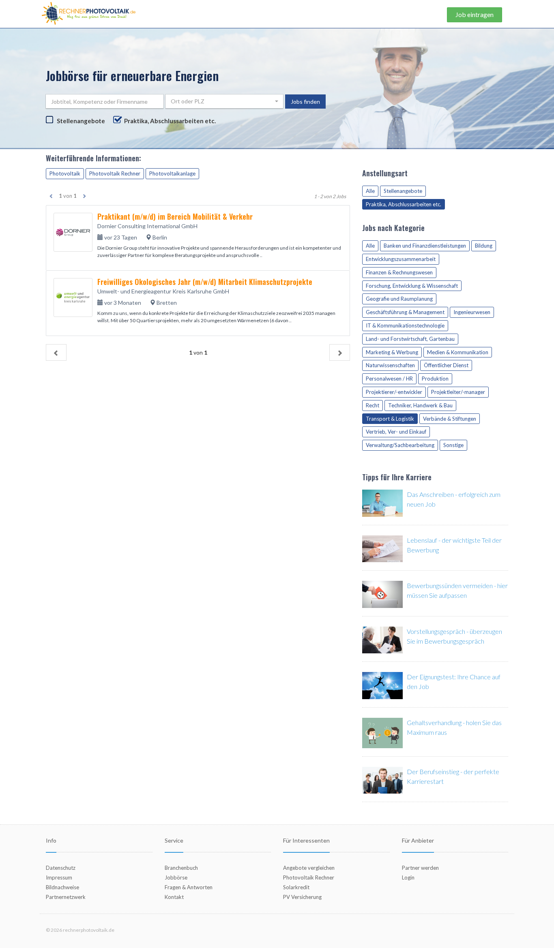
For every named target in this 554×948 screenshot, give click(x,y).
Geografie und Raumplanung (399, 298)
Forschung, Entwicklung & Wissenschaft (412, 285)
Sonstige (453, 445)
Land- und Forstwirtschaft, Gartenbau (410, 339)
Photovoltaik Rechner (114, 173)
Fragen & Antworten (189, 887)
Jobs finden (305, 101)
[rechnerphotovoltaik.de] (88, 13)
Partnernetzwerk (66, 897)
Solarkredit (296, 887)
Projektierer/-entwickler (394, 392)
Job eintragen (474, 14)
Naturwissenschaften (390, 365)
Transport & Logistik (390, 418)
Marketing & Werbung (392, 352)
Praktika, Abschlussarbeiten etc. (170, 120)
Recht (372, 405)
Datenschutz (60, 868)
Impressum (59, 877)
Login (408, 877)
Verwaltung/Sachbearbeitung (400, 445)
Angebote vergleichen (309, 868)
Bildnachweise (62, 887)
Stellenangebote (81, 120)
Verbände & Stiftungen (449, 418)
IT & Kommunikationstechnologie (405, 325)
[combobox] (224, 101)
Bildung (483, 245)
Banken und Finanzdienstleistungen (425, 245)
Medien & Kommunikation (457, 352)
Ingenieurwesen (471, 312)
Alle (370, 191)
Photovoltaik (64, 173)
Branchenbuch (181, 868)
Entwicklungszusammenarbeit (401, 259)
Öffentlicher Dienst (446, 365)
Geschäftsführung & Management (405, 312)
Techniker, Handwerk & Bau (420, 405)
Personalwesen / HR (389, 378)
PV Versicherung (302, 897)
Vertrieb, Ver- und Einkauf (396, 431)
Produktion (435, 378)
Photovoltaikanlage (172, 173)
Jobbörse (176, 877)
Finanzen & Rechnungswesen (399, 272)
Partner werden (420, 868)
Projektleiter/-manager (458, 392)
